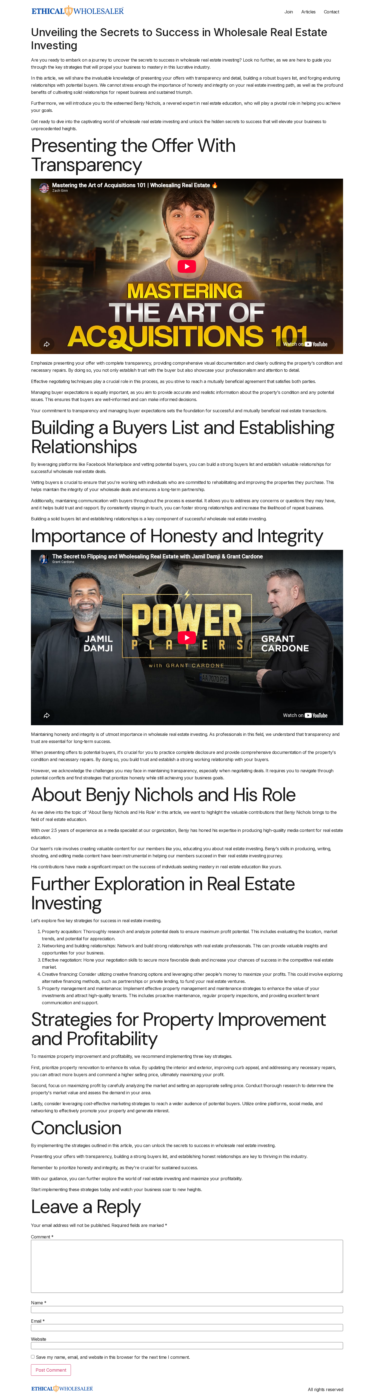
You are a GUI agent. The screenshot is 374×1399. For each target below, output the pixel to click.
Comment (42, 1237)
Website (38, 1339)
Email (38, 1321)
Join (288, 11)
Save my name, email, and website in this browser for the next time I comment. (113, 1357)
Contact (331, 11)
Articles (308, 11)
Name (38, 1303)
